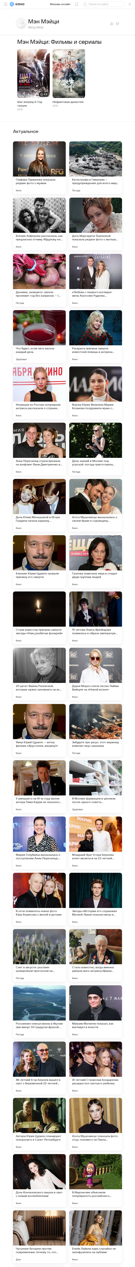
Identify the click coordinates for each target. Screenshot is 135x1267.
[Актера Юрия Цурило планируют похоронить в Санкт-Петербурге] (39, 1124)
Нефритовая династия (68, 102)
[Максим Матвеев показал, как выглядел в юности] (95, 1011)
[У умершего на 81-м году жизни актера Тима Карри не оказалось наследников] (39, 786)
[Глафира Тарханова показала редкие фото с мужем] (39, 167)
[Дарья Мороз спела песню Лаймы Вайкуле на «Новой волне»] (95, 674)
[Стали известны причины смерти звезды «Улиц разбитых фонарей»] (39, 617)
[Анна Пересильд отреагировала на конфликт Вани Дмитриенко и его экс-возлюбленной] (39, 449)
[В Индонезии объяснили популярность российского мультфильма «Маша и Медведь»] (95, 1180)
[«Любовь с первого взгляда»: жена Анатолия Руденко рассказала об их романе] (95, 280)
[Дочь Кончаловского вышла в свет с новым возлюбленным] (39, 1180)
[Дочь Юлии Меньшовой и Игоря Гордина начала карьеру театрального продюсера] (39, 505)
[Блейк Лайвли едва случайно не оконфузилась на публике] (95, 1236)
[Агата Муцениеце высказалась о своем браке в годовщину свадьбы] (95, 505)
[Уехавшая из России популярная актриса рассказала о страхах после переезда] (39, 392)
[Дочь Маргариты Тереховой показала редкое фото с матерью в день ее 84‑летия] (95, 224)
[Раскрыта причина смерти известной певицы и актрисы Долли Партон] (95, 336)
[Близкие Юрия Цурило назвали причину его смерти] (39, 561)
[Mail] (12, 4)
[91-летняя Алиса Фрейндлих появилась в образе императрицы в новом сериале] (95, 617)
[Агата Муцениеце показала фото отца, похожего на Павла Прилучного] (95, 1124)
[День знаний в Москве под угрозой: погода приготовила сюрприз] (95, 449)
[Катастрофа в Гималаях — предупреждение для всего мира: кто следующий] (95, 167)
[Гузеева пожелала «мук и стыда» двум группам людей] (95, 561)
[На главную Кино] (19, 4)
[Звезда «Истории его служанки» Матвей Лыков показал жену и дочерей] (95, 899)
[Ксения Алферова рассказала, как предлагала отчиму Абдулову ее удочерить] (39, 224)
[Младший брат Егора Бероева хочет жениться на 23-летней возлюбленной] (95, 843)
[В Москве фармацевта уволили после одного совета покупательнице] (95, 786)
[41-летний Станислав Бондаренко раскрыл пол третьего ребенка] (95, 1068)
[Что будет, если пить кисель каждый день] (39, 336)
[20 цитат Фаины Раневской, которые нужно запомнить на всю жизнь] (39, 674)
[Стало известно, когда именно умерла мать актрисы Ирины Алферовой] (95, 955)
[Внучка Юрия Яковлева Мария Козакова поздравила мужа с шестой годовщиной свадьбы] (95, 392)
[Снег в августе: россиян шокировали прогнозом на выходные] (39, 955)
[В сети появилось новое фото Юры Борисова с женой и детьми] (39, 899)
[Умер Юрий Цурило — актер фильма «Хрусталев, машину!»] (39, 730)
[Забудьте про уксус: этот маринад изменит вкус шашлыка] (95, 730)
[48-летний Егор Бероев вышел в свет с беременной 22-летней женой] (39, 1068)
